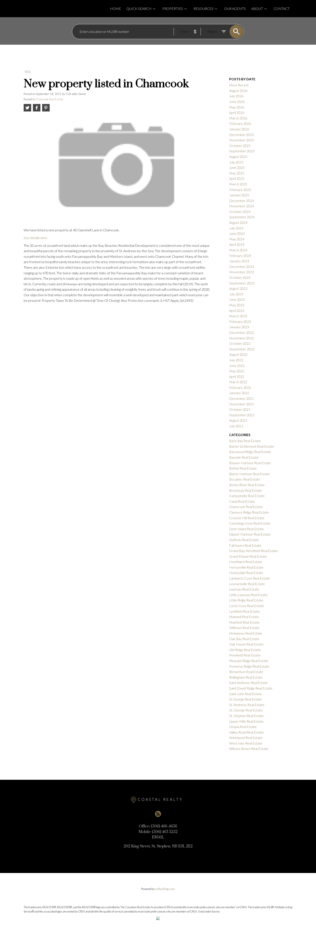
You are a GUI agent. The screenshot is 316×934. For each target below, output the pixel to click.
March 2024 (238, 250)
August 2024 (238, 222)
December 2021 (241, 398)
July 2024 (236, 228)
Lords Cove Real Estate (246, 606)
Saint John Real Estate (245, 694)
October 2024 (239, 211)
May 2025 (236, 173)
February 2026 (240, 123)
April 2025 (236, 178)
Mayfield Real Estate (244, 622)
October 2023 (239, 277)
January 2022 (239, 393)
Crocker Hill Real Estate (246, 518)
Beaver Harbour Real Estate (250, 463)
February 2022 (240, 387)
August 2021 (238, 420)
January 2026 (239, 129)
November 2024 (241, 206)
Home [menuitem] (115, 8)
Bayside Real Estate (244, 457)
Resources (203, 8)
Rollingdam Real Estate (245, 677)
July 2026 (236, 96)
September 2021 (242, 415)
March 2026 (238, 118)
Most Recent (239, 85)
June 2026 (237, 101)
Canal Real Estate (242, 501)
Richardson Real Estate (246, 672)
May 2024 (236, 239)
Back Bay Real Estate (245, 441)
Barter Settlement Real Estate (251, 446)
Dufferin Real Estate (244, 540)
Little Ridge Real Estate (246, 600)
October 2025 (239, 145)
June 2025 (237, 167)
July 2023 (236, 294)
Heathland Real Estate (245, 562)
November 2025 (241, 140)
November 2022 (241, 338)
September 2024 (242, 217)
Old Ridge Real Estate (245, 650)
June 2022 (237, 365)
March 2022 (238, 382)
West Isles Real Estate (245, 743)
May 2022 (236, 371)
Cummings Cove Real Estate (249, 523)
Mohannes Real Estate (245, 633)
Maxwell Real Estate (244, 617)
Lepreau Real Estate (244, 589)
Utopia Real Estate (243, 727)
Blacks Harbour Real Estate (249, 474)
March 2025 (238, 184)
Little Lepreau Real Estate (248, 595)
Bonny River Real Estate (247, 485)
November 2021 (241, 404)
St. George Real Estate (245, 710)
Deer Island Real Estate (246, 529)
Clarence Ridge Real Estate (249, 512)
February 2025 (240, 190)
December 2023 (241, 266)
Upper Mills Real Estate (246, 721)
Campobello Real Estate (247, 496)
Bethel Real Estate (243, 468)
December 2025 (241, 135)
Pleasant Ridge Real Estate (248, 661)
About (257, 8)
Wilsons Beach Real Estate (248, 748)
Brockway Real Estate (245, 490)
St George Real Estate (245, 699)
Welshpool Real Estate (245, 738)
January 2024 (239, 261)
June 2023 (237, 299)
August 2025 (238, 156)
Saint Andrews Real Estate (248, 683)
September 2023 (242, 283)
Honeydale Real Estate (246, 573)
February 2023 (240, 321)
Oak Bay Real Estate (244, 639)
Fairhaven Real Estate (245, 545)
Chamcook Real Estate (49, 99)
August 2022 (238, 354)
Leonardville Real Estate (247, 584)
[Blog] (158, 814)
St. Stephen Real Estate (246, 716)
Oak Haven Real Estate (246, 644)
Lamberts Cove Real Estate (249, 578)
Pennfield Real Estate (245, 655)
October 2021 (239, 409)
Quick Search (139, 8)
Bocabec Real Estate (244, 479)
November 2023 (241, 272)
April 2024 (236, 244)
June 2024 (237, 233)
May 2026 (236, 107)
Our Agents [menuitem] (235, 8)
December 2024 (241, 200)
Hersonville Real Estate (246, 567)
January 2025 (239, 195)
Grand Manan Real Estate (248, 556)
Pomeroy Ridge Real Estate (249, 666)
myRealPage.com (165, 889)
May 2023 (236, 305)
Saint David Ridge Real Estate (250, 688)
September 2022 (242, 349)
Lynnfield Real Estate (244, 611)
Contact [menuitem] (281, 8)
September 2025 (242, 151)
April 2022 (236, 376)
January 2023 (239, 327)
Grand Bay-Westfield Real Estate (253, 551)
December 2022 (241, 332)
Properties (172, 8)
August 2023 (238, 288)
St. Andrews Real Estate (246, 705)
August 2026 (238, 91)
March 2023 (238, 316)
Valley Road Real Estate (246, 732)
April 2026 (236, 112)
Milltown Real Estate (244, 628)
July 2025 (236, 162)
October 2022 (239, 343)
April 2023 (236, 310)
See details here (35, 238)
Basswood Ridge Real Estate (250, 452)
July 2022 (236, 360)
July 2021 (236, 426)
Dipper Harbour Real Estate (250, 534)
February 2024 (240, 255)
